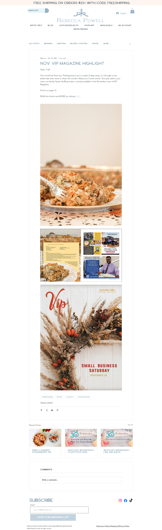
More (106, 43)
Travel (95, 43)
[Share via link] (57, 410)
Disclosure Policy (102, 526)
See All (130, 425)
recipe (59, 397)
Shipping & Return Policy (119, 526)
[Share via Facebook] (41, 410)
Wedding (48, 43)
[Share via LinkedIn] (52, 410)
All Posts (34, 43)
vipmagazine (47, 397)
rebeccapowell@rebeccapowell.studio (60, 526)
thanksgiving (83, 397)
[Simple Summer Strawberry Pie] (45, 438)
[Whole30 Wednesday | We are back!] (117, 438)
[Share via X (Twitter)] (47, 410)
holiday (70, 397)
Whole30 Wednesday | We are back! (116, 451)
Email (32, 505)
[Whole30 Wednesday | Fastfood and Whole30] (81, 438)
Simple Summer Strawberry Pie (41, 451)
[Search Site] (47, 10)
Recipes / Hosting (78, 43)
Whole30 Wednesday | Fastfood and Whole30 (81, 451)
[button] (132, 10)
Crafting (61, 43)
